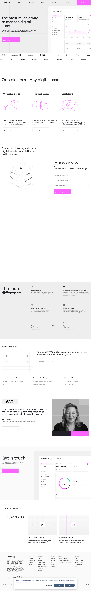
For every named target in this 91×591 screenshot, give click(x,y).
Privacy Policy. (29, 582)
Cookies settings (48, 585)
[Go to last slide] (81, 402)
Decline (69, 585)
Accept (59, 585)
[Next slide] (86, 402)
